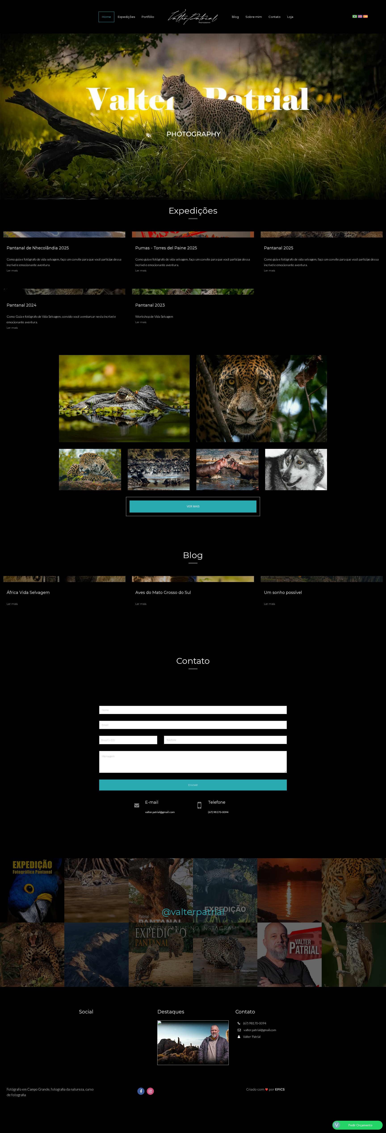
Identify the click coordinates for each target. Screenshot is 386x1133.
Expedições (126, 17)
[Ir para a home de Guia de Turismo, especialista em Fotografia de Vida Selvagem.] (193, 17)
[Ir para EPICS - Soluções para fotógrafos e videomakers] (265, 1089)
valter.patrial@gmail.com (160, 812)
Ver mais (193, 506)
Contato (275, 17)
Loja (290, 17)
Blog (235, 17)
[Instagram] (150, 1091)
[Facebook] (141, 1091)
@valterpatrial (193, 911)
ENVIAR (193, 785)
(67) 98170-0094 (218, 812)
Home (106, 17)
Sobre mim (253, 17)
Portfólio (148, 17)
